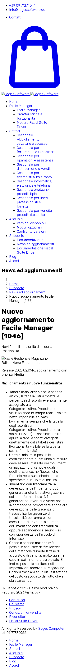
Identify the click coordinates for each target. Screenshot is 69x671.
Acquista (16, 219)
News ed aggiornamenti (35, 244)
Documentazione (30, 240)
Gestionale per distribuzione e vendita (35, 166)
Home (14, 102)
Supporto (16, 236)
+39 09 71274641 (22, 5)
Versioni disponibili (31, 223)
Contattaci (17, 600)
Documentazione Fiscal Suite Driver (35, 250)
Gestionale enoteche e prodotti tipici (34, 192)
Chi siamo (16, 604)
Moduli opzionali (29, 227)
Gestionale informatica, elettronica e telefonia (34, 183)
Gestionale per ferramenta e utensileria (35, 150)
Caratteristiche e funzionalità (29, 116)
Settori (14, 131)
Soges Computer (51, 628)
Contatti (15, 17)
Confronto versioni (31, 231)
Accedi (14, 261)
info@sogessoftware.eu (27, 10)
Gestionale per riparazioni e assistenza (35, 158)
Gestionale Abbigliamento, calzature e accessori (33, 139)
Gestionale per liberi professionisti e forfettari (32, 202)
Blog (12, 257)
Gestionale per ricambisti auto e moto (34, 175)
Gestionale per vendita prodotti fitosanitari (34, 212)
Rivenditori (17, 617)
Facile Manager (20, 106)
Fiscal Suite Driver (23, 621)
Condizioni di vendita (25, 612)
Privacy (15, 608)
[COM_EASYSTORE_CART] (34, 90)
